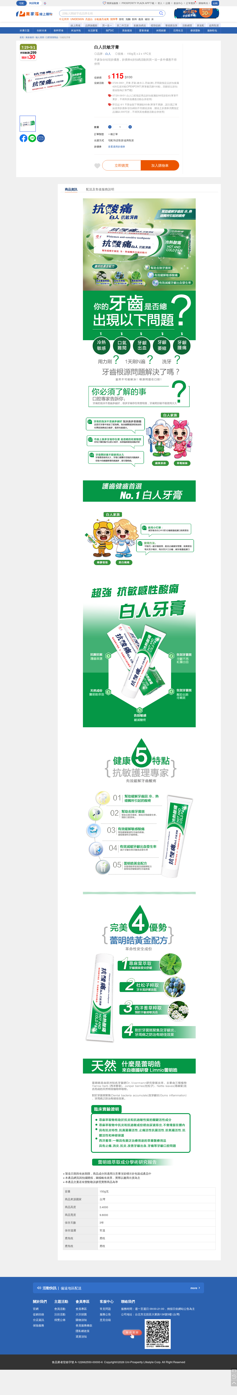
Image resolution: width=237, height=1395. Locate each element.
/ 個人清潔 (39, 37)
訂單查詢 (190, 3)
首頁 (22, 37)
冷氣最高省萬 (101, 19)
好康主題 (24, 30)
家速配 (200, 25)
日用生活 (178, 30)
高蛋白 (89, 19)
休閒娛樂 (161, 30)
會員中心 (178, 3)
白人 (108, 54)
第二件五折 (123, 25)
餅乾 (121, 19)
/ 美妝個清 (29, 37)
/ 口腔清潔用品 (51, 37)
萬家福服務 (112, 3)
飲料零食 (59, 30)
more (194, 1288)
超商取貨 (214, 25)
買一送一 (107, 25)
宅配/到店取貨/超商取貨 (121, 140)
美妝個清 (127, 30)
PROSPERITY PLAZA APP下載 (138, 3)
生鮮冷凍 (41, 30)
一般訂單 (113, 134)
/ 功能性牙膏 (64, 37)
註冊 (168, 3)
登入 (160, 3)
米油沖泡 (76, 30)
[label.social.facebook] (23, 138)
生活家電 (93, 30)
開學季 (114, 19)
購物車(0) (203, 3)
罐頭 (147, 19)
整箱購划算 (171, 25)
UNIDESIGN (77, 19)
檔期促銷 (155, 25)
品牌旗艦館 (91, 25)
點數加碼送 (140, 25)
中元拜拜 (64, 19)
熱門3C (110, 30)
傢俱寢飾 (195, 30)
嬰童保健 (144, 30)
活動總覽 (187, 25)
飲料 (134, 19)
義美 (140, 19)
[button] (41, 138)
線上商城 (75, 25)
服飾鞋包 (212, 30)
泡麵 (128, 19)
